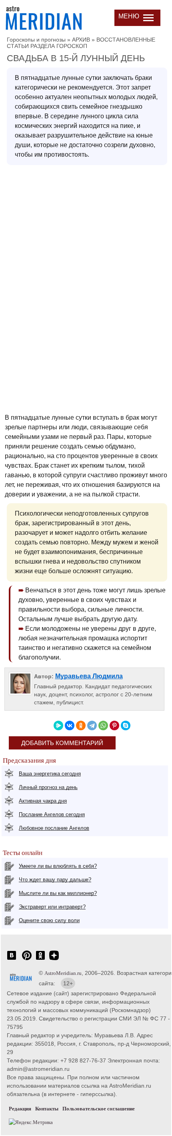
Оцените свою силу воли (49, 920)
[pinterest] (27, 960)
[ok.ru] (40, 960)
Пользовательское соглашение (98, 1109)
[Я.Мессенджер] (58, 725)
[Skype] (125, 725)
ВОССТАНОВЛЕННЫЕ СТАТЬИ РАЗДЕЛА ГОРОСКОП (81, 42)
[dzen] (54, 960)
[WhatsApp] (103, 725)
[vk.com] (12, 960)
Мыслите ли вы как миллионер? (58, 893)
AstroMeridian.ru (63, 973)
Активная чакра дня (43, 801)
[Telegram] (92, 725)
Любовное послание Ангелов (54, 828)
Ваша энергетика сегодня (50, 774)
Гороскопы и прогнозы (36, 39)
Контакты (46, 1109)
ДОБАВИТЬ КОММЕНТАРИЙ (62, 742)
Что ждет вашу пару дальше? (55, 880)
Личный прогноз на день (48, 787)
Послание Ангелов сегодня (52, 814)
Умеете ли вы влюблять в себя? (58, 866)
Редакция (20, 1109)
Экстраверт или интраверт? (52, 907)
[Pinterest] (114, 725)
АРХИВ (81, 39)
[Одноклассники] (81, 725)
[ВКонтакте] (69, 725)
